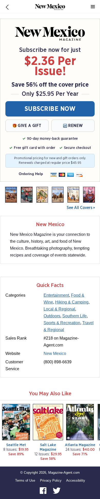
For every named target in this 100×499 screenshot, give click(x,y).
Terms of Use (25, 480)
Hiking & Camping (71, 302)
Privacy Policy (51, 480)
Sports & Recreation (62, 323)
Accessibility (75, 480)
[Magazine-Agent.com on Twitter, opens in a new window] (57, 490)
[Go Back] (7, 7)
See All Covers (79, 208)
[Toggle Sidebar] (93, 7)
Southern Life (74, 316)
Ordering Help (31, 174)
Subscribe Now (50, 109)
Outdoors (52, 316)
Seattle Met (16, 445)
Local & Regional (59, 309)
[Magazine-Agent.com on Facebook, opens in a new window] (43, 490)
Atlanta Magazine (80, 445)
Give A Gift (30, 126)
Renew (75, 126)
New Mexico (55, 353)
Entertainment (56, 295)
